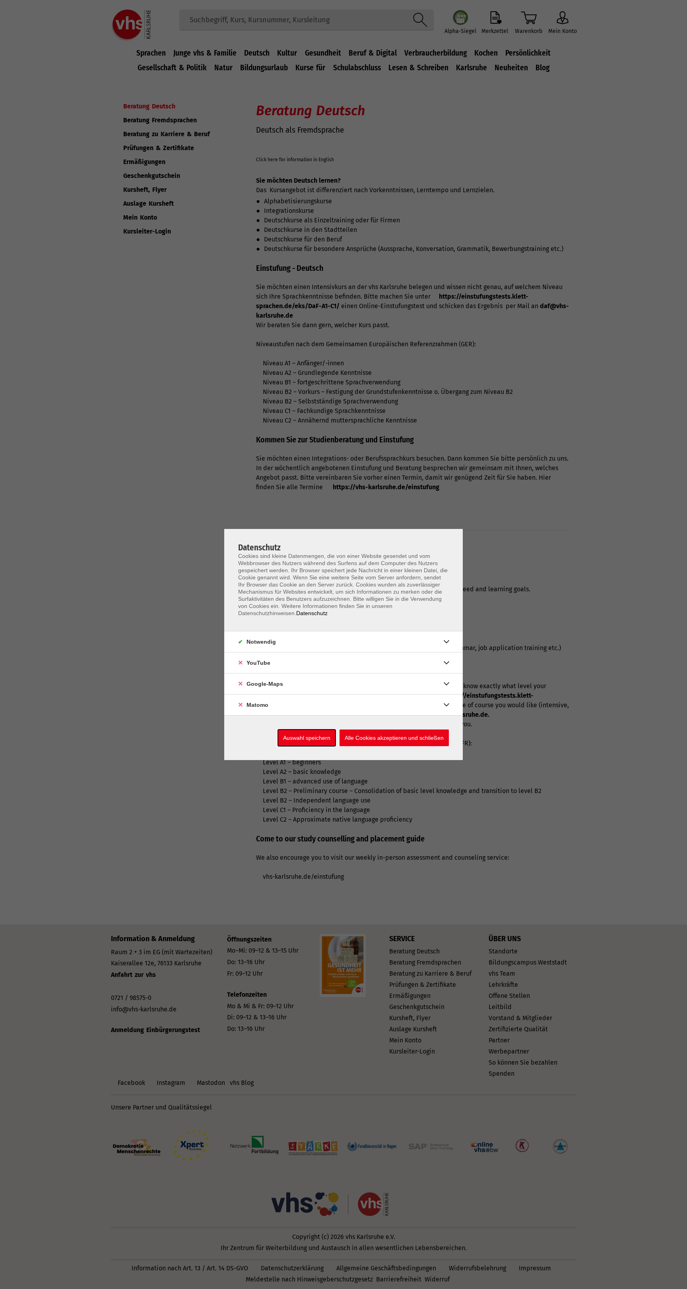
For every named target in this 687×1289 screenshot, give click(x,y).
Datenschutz (312, 613)
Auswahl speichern (306, 738)
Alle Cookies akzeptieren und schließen (394, 738)
